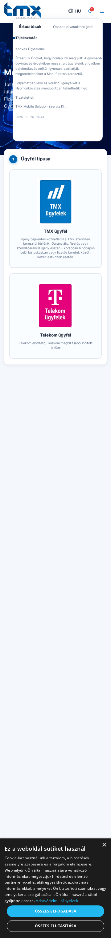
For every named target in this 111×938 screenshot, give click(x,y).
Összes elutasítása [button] (55, 925)
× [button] (104, 845)
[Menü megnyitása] (102, 11)
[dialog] (55, 888)
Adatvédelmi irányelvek (57, 900)
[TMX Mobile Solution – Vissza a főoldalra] (22, 11)
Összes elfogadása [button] (55, 911)
